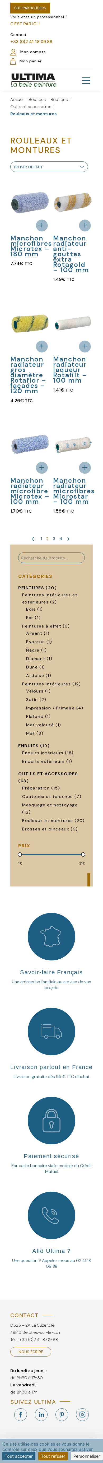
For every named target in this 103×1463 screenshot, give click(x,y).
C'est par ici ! (25, 23)
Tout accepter (19, 1456)
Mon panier (30, 61)
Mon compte (32, 51)
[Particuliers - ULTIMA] (34, 80)
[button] (86, 80)
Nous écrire (30, 1351)
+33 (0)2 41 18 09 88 (31, 41)
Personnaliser (86, 1456)
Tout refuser (53, 1456)
